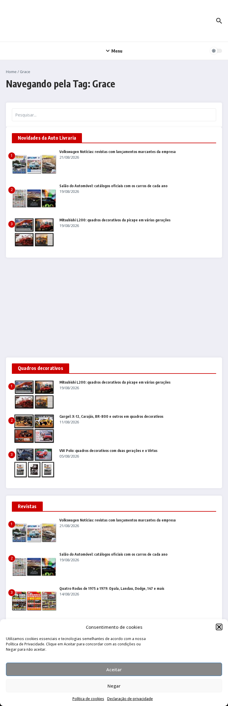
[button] (219, 627)
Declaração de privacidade (130, 698)
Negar (114, 686)
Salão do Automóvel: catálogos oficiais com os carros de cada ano (113, 186)
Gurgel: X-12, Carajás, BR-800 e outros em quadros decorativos (111, 416)
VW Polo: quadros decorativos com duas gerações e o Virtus (108, 450)
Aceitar (114, 669)
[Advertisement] (114, 307)
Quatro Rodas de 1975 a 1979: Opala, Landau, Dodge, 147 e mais (111, 588)
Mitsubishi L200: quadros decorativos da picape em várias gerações (114, 220)
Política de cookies (88, 698)
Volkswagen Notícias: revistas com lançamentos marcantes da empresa (117, 151)
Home (11, 71)
